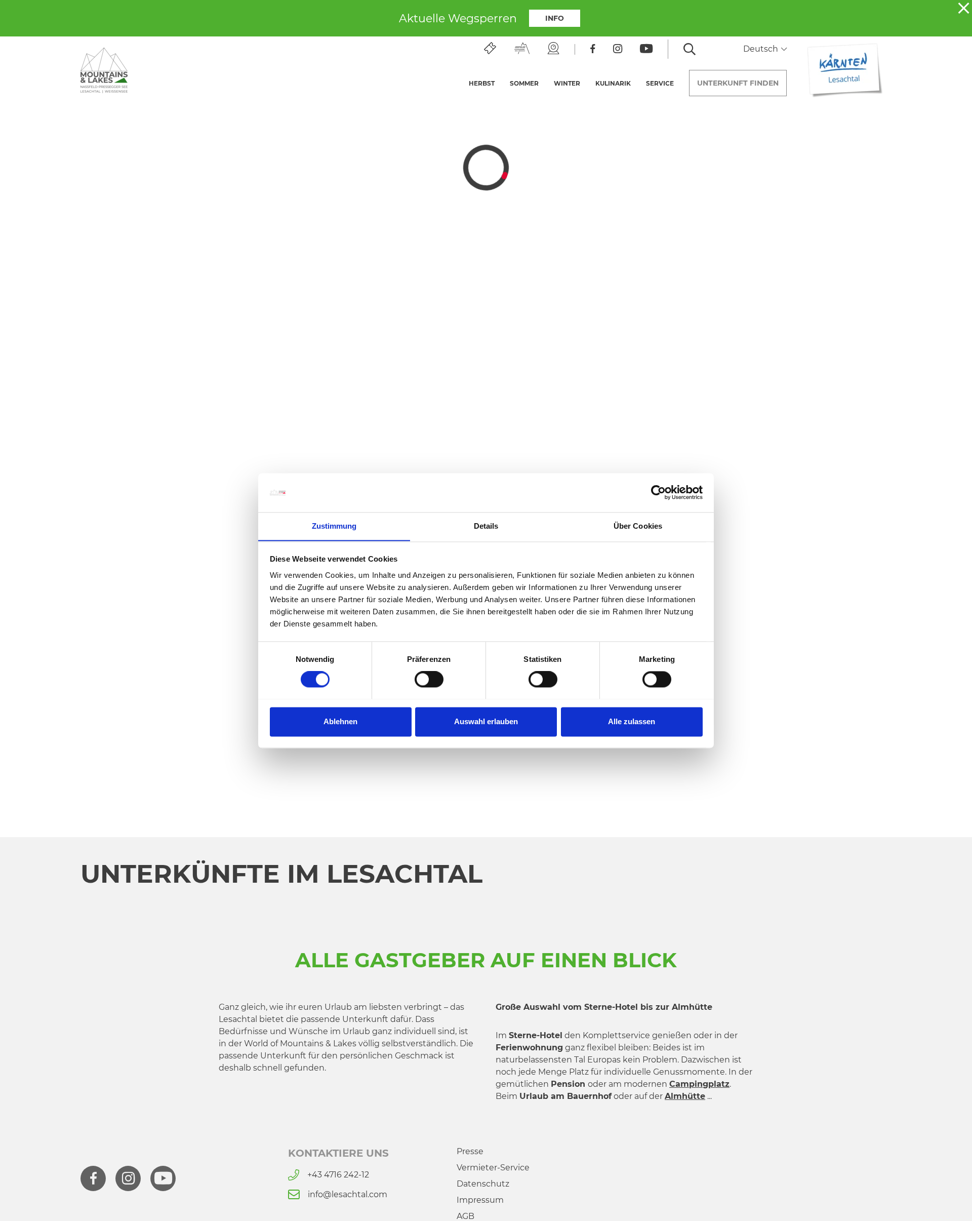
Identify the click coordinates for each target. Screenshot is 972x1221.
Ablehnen (340, 721)
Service (660, 83)
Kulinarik (613, 83)
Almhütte (685, 1096)
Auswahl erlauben (486, 721)
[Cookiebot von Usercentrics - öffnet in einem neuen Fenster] (658, 492)
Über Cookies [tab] (638, 526)
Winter (567, 83)
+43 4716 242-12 (338, 1174)
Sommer (524, 83)
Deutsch (761, 49)
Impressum (480, 1200)
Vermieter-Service (493, 1167)
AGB (465, 1216)
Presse (470, 1151)
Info (554, 18)
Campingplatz (699, 1084)
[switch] (429, 679)
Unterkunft (738, 83)
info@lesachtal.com (347, 1194)
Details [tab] (486, 526)
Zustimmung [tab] (334, 526)
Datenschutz (483, 1184)
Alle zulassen (631, 721)
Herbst (482, 83)
